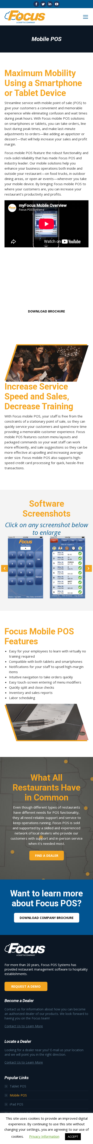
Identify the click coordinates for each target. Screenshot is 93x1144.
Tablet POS (18, 1086)
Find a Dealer (46, 855)
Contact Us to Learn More (24, 1026)
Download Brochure (46, 311)
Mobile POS (18, 1095)
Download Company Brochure (47, 918)
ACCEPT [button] (73, 1137)
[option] (25, 567)
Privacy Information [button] (44, 1136)
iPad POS (16, 1104)
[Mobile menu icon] (85, 17)
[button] (4, 568)
